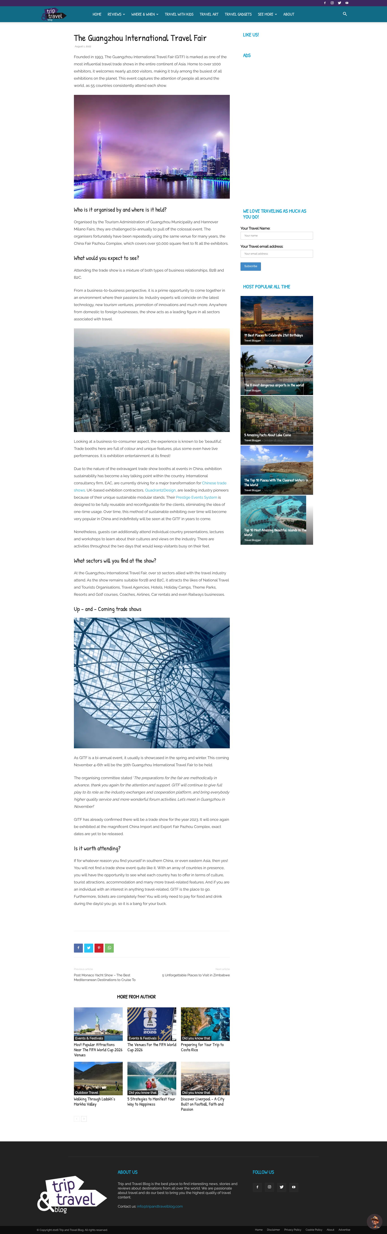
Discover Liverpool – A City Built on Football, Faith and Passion (202, 1104)
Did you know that (196, 1038)
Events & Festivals (89, 1038)
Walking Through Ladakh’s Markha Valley (94, 1101)
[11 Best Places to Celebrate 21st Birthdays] (277, 320)
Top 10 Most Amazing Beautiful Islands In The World (275, 532)
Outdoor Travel (86, 1093)
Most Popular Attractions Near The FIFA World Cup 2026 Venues (98, 1050)
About (288, 14)
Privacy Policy (292, 1229)
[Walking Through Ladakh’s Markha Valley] (98, 1078)
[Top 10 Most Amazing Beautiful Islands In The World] (277, 521)
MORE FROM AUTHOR (136, 996)
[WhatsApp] (109, 948)
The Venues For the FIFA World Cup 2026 (151, 1047)
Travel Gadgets (238, 14)
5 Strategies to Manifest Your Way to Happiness (151, 1101)
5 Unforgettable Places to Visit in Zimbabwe (196, 975)
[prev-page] (77, 1119)
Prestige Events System (196, 497)
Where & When (143, 14)
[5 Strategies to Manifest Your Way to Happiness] (151, 1078)
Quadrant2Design (160, 490)
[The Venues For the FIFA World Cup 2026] (151, 1024)
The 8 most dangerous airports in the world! (274, 385)
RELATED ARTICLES (94, 996)
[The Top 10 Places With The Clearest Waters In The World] (277, 470)
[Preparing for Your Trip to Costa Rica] (205, 1024)
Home (97, 14)
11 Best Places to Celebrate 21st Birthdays (273, 335)
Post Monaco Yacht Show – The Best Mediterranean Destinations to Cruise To (104, 977)
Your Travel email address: (262, 246)
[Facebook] (324, 3)
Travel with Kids (179, 14)
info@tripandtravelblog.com (160, 1206)
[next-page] (84, 1119)
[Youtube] (347, 3)
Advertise (344, 1229)
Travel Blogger (252, 340)
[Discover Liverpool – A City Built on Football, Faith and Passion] (205, 1078)
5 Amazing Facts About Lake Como (267, 435)
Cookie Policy (314, 1229)
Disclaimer (273, 1229)
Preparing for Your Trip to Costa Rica (202, 1047)
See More (265, 14)
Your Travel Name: (255, 228)
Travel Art (209, 14)
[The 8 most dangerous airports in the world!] (277, 370)
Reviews (114, 14)
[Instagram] (332, 3)
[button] (345, 14)
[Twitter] (339, 3)
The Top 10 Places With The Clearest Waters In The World (276, 482)
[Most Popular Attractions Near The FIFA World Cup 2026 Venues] (98, 1024)
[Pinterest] (99, 948)
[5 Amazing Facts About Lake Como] (277, 420)
